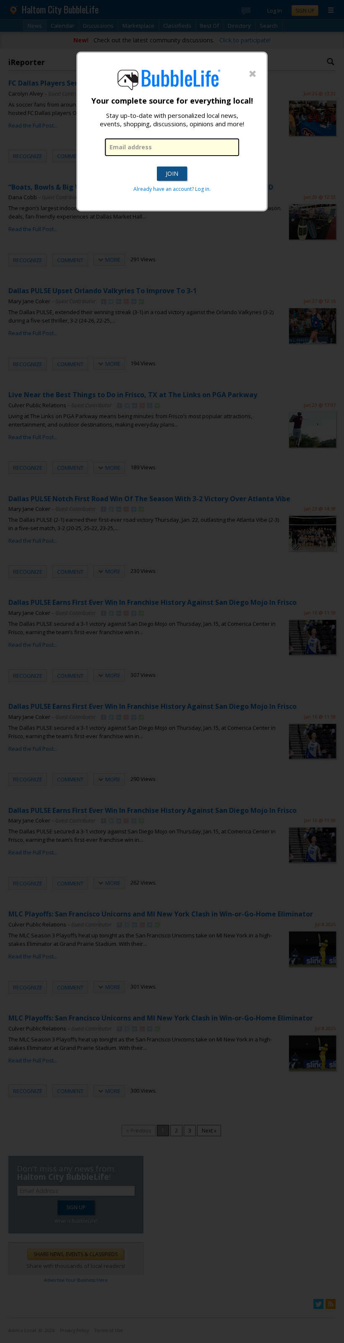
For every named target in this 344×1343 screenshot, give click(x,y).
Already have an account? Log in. (172, 189)
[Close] (252, 74)
